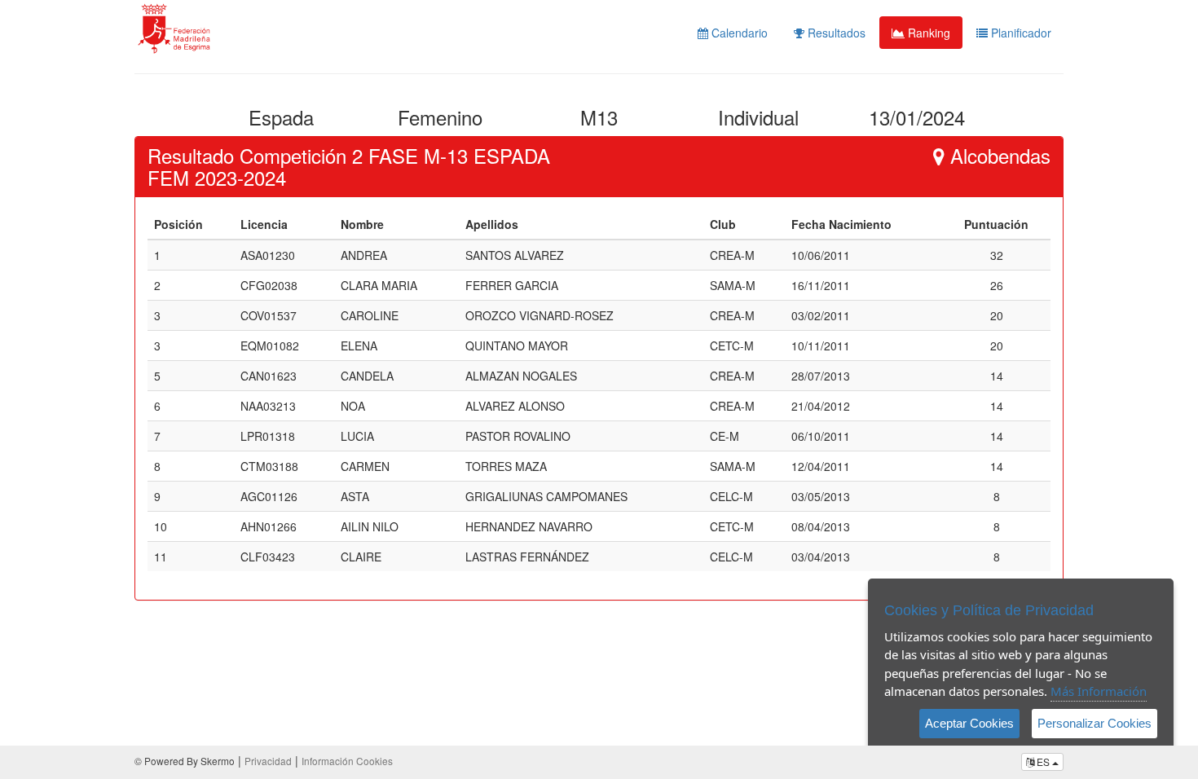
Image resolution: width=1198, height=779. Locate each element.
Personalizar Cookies (1094, 723)
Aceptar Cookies (969, 723)
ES (1043, 761)
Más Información (1098, 691)
